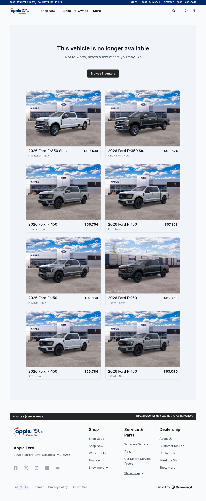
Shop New (96, 446)
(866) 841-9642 (150, 2)
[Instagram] (37, 468)
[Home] (19, 11)
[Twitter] (26, 468)
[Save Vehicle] (96, 94)
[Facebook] (16, 468)
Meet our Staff (170, 460)
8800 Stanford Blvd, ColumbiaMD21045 (36, 2)
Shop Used (96, 439)
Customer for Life (172, 446)
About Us (166, 439)
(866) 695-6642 (186, 2)
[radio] (16, 487)
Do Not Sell (80, 487)
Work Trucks (97, 453)
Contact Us (167, 453)
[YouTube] (58, 468)
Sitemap (38, 487)
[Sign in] (193, 11)
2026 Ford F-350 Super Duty (48, 151)
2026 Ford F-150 (42, 224)
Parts (128, 451)
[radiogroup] (21, 487)
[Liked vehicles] (186, 11)
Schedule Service (136, 444)
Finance (94, 460)
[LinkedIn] (47, 468)
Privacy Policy (58, 487)
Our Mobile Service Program (137, 461)
